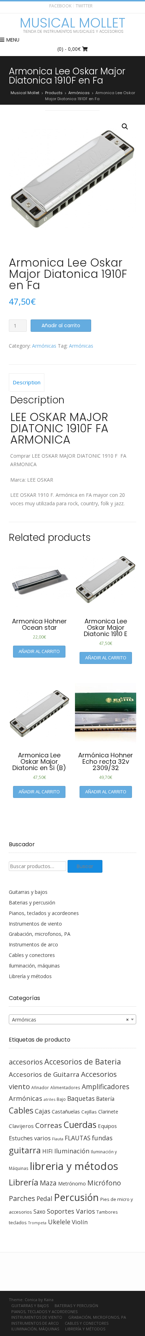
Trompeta (37, 1222)
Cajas (42, 1111)
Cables (21, 1110)
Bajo (61, 1099)
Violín (80, 1222)
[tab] (26, 382)
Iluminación (71, 1151)
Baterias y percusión (32, 902)
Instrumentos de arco (33, 944)
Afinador (40, 1087)
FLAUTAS (77, 1138)
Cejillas (89, 1112)
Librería (23, 1182)
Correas (48, 1125)
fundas (102, 1138)
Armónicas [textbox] (70, 1019)
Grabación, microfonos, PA (39, 934)
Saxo (39, 1211)
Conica (31, 1299)
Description (26, 382)
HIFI (47, 1151)
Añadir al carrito (61, 325)
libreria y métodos (74, 1166)
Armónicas (44, 345)
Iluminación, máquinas (34, 965)
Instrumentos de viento (35, 923)
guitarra (25, 1150)
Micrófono (104, 1183)
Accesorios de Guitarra (44, 1074)
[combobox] (72, 1019)
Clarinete (108, 1111)
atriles (49, 1099)
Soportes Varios (71, 1211)
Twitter (84, 6)
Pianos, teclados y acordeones (44, 913)
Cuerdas (79, 1124)
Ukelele (59, 1222)
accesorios (26, 1062)
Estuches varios (30, 1138)
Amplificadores (105, 1086)
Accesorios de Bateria (82, 1061)
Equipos (107, 1125)
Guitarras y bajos (28, 892)
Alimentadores (65, 1087)
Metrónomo (72, 1183)
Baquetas (81, 1098)
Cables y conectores (32, 955)
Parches (22, 1198)
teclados (18, 1222)
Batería (105, 1099)
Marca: (18, 479)
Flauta (57, 1138)
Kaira (48, 1299)
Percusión (76, 1197)
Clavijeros (21, 1125)
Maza (48, 1183)
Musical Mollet (72, 23)
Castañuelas (66, 1111)
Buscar (85, 866)
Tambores (107, 1212)
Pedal (44, 1198)
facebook (60, 6)
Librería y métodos (30, 976)
